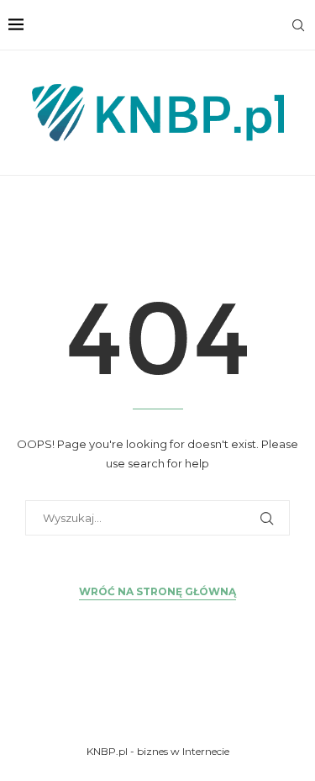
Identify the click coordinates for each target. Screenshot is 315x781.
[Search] (298, 25)
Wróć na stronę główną (157, 591)
